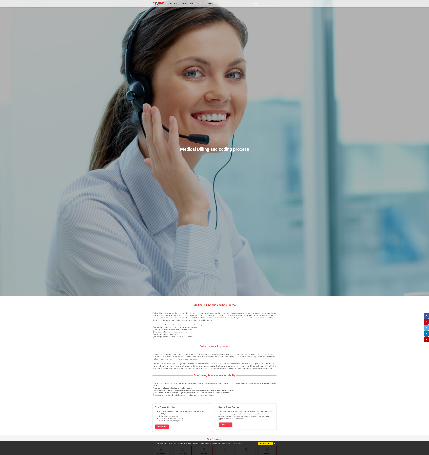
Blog (204, 3)
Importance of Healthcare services (171, 419)
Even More (162, 427)
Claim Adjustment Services (168, 416)
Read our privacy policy (234, 443)
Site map (211, 3)
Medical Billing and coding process (171, 421)
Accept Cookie (265, 443)
